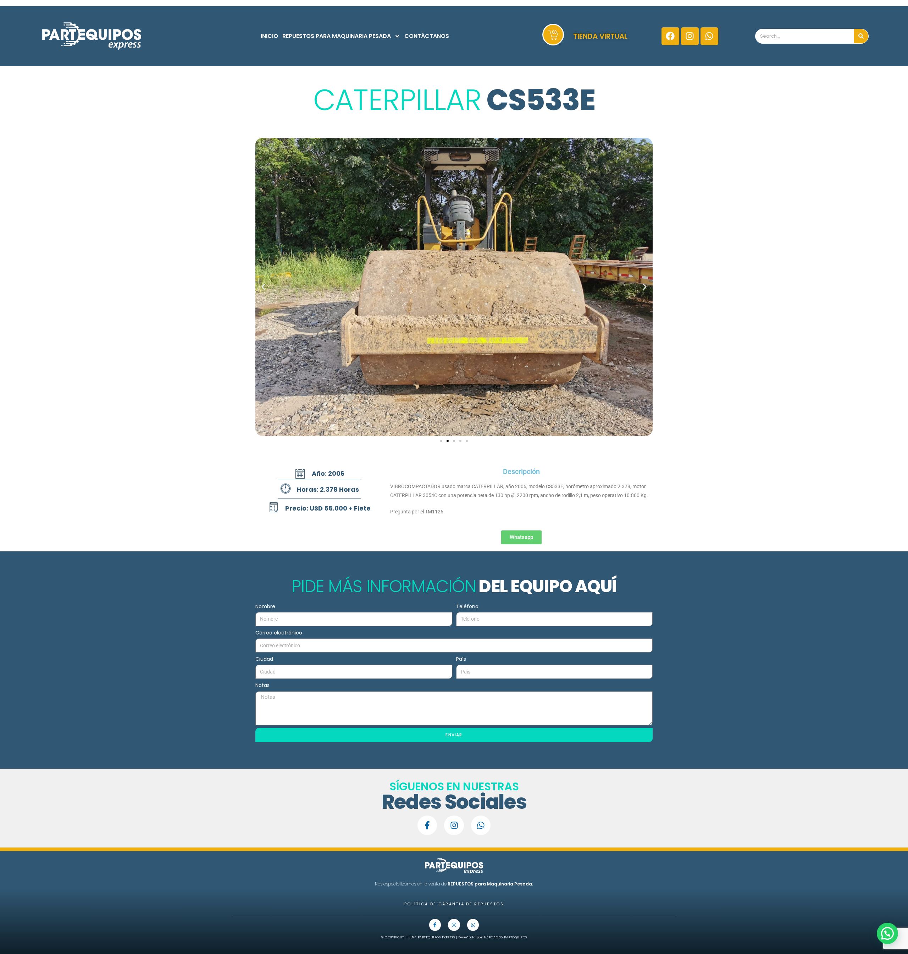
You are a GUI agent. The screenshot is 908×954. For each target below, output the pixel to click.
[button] (263, 287)
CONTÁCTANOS (426, 36)
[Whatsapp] (709, 36)
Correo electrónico (278, 632)
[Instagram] (690, 36)
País (461, 659)
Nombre (265, 606)
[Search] (861, 36)
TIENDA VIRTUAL (600, 36)
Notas (262, 685)
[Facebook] (670, 36)
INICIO (269, 36)
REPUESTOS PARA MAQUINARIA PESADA (336, 36)
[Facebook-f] (427, 825)
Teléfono (467, 606)
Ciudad (264, 659)
